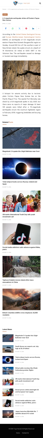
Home (4, 9)
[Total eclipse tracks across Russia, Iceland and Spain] (21, 168)
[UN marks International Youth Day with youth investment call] (21, 201)
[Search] (40, 3)
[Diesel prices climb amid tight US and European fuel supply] (8, 392)
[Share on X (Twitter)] (19, 28)
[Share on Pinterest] (26, 28)
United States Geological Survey (28, 34)
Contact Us (25, 433)
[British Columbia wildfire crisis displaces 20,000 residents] (21, 299)
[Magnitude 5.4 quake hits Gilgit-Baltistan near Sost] (21, 138)
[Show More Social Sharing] (38, 28)
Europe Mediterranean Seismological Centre (23, 37)
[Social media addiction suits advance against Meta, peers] (21, 234)
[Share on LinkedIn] (33, 28)
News (5, 14)
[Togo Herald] (21, 3)
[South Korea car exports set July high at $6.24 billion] (8, 349)
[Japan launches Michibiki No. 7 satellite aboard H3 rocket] (8, 414)
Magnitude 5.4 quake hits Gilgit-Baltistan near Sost (21, 151)
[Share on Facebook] (5, 28)
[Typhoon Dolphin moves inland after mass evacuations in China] (21, 266)
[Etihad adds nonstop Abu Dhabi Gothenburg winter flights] (8, 370)
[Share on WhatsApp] (12, 28)
